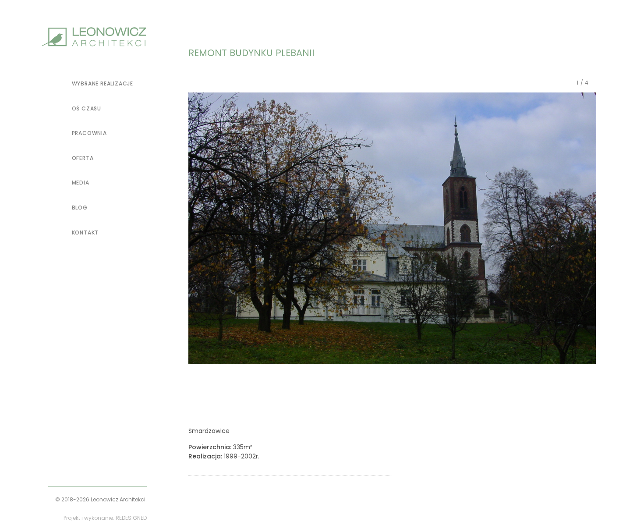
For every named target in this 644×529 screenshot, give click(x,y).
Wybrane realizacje (102, 83)
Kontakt (85, 232)
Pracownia (89, 133)
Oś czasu (86, 108)
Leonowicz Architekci (118, 499)
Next (596, 230)
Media (80, 182)
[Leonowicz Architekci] (94, 36)
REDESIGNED (131, 518)
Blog (80, 207)
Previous (188, 230)
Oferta (82, 158)
